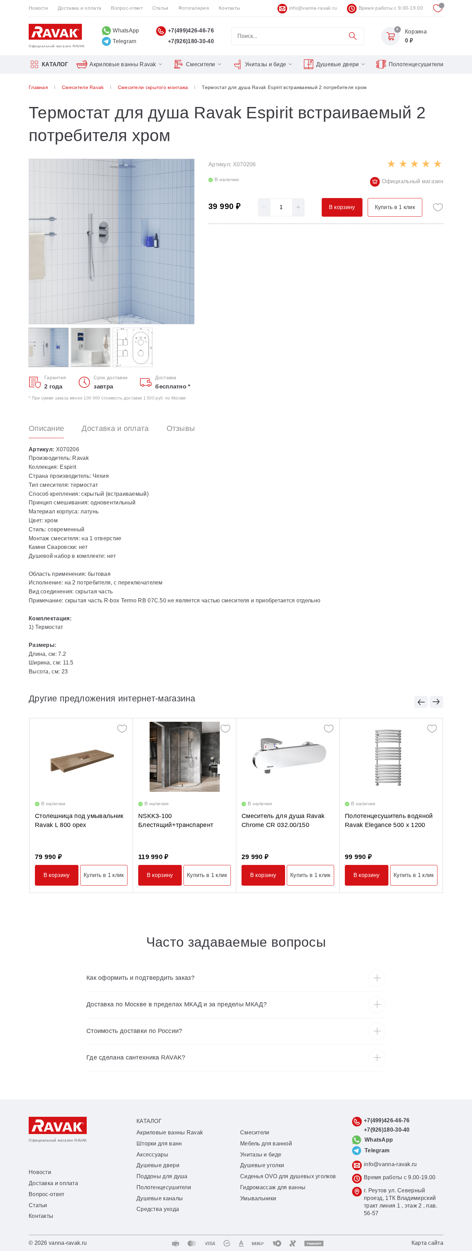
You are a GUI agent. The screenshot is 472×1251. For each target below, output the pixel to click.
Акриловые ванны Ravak (122, 64)
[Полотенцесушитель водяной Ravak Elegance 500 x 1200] (391, 756)
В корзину (57, 875)
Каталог (55, 64)
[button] (421, 702)
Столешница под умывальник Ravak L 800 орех (79, 820)
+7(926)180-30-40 (191, 41)
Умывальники (258, 1198)
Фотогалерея (193, 8)
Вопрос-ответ (127, 8)
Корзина (416, 32)
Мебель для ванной (266, 1143)
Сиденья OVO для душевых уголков (288, 1176)
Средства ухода (157, 1209)
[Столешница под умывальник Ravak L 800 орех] (81, 756)
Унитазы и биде (265, 64)
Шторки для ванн (159, 1143)
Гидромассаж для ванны (272, 1187)
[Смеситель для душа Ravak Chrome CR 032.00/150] (287, 756)
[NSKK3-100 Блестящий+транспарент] (184, 756)
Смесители (200, 64)
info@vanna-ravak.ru (313, 8)
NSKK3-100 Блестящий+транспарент (175, 820)
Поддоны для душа (162, 1176)
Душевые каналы (159, 1198)
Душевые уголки (262, 1165)
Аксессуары (152, 1155)
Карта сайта (427, 1243)
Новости (38, 8)
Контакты (229, 8)
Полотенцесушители (416, 64)
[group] (112, 241)
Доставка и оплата (79, 8)
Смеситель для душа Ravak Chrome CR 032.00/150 (283, 820)
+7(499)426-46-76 (191, 30)
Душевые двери (337, 64)
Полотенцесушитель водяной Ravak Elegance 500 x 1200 (389, 820)
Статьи (160, 8)
